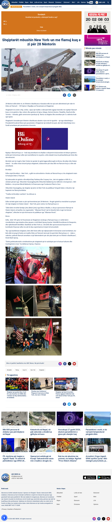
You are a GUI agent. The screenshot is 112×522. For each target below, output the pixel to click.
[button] (4, 517)
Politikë (21, 2)
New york (33, 370)
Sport (45, 2)
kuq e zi (25, 370)
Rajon (27, 2)
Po (6, 21)
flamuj (17, 370)
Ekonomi (51, 2)
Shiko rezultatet (41, 31)
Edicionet (66, 2)
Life (78, 2)
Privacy (4, 509)
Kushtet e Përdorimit (14, 509)
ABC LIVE (102, 2)
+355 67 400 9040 (17, 478)
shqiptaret (41, 370)
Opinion (83, 2)
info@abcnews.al (16, 476)
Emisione (58, 2)
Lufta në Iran (38, 2)
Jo (6, 24)
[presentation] (107, 48)
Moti (73, 2)
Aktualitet (14, 2)
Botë (31, 2)
